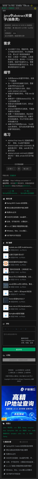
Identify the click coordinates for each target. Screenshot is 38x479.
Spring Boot (31, 427)
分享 (26, 169)
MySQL (10, 427)
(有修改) (29, 25)
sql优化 (20, 433)
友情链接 (19, 5)
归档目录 (20, 372)
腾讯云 (16, 376)
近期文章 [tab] (25, 442)
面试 (19, 427)
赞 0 (26, 28)
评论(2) (24, 265)
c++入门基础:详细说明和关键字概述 (19, 226)
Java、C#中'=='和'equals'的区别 (20, 291)
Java (5, 427)
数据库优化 (6, 433)
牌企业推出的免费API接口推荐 (17, 208)
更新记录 (12, 372)
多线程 (33, 430)
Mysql (4, 430)
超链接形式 (8, 186)
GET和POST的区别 (14, 235)
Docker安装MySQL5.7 (17, 299)
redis (20, 430)
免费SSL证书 (11, 212)
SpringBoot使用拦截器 (16, 313)
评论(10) (24, 250)
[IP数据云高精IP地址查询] (19, 403)
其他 (14, 33)
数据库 (25, 430)
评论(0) (23, 257)
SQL (24, 433)
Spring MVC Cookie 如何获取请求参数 (20, 203)
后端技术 (13, 175)
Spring (24, 427)
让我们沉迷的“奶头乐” (16, 254)
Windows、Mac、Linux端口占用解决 (20, 231)
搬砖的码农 (26, 186)
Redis (29, 430)
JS (27, 433)
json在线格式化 (20, 370)
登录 (4, 10)
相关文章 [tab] (8, 442)
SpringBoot (14, 433)
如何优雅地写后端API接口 (18, 262)
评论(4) (24, 279)
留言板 (5, 5)
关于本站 (11, 5)
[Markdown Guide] (25, 329)
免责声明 (28, 372)
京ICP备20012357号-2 (25, 376)
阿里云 (11, 376)
